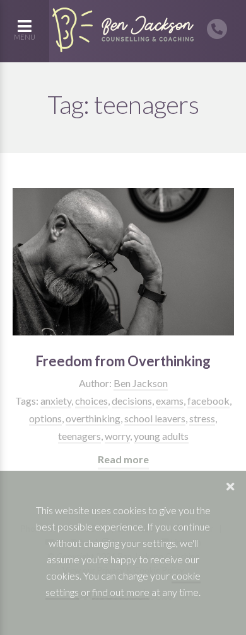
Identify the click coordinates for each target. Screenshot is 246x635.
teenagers (79, 436)
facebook (208, 401)
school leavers (154, 418)
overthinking (93, 418)
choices (91, 401)
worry (117, 436)
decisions (132, 401)
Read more (123, 459)
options (45, 418)
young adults (161, 436)
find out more (120, 592)
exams (170, 401)
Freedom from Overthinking (123, 360)
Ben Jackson (141, 383)
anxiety (55, 401)
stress (202, 418)
